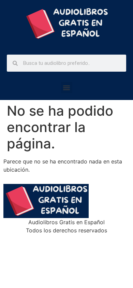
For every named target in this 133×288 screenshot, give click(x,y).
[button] (66, 87)
